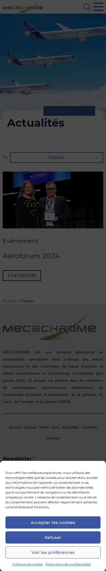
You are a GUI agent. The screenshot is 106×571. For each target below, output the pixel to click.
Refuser (53, 537)
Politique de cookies (28, 564)
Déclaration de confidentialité (68, 564)
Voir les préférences (53, 552)
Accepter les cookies (53, 522)
